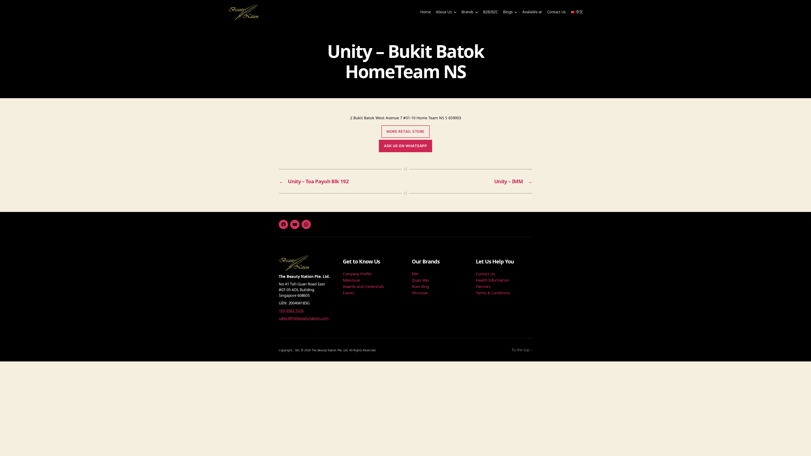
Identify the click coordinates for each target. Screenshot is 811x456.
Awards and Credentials (363, 286)
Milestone (351, 280)
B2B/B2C (490, 12)
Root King (420, 286)
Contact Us (556, 12)
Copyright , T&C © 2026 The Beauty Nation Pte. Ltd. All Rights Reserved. (327, 350)
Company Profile (357, 273)
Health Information (492, 280)
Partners (483, 286)
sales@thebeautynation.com (303, 318)
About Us (444, 12)
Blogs (508, 12)
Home (425, 12)
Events (348, 292)
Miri (415, 273)
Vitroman (420, 292)
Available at (532, 12)
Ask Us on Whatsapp (405, 146)
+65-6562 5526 (291, 310)
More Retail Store (405, 131)
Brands (467, 12)
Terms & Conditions (493, 292)
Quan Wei (420, 280)
